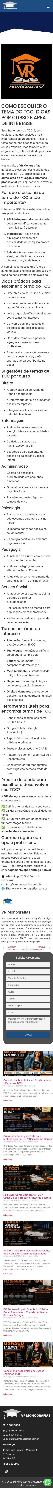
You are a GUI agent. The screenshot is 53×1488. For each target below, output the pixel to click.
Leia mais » (7, 1101)
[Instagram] (6, 1471)
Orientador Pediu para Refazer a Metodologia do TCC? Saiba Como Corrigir (28, 1138)
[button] (48, 7)
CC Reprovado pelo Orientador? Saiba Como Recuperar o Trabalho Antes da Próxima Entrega (25, 1312)
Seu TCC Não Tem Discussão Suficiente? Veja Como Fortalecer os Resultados (27, 1252)
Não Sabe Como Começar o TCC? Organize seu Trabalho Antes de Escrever (27, 1196)
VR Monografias (15, 912)
